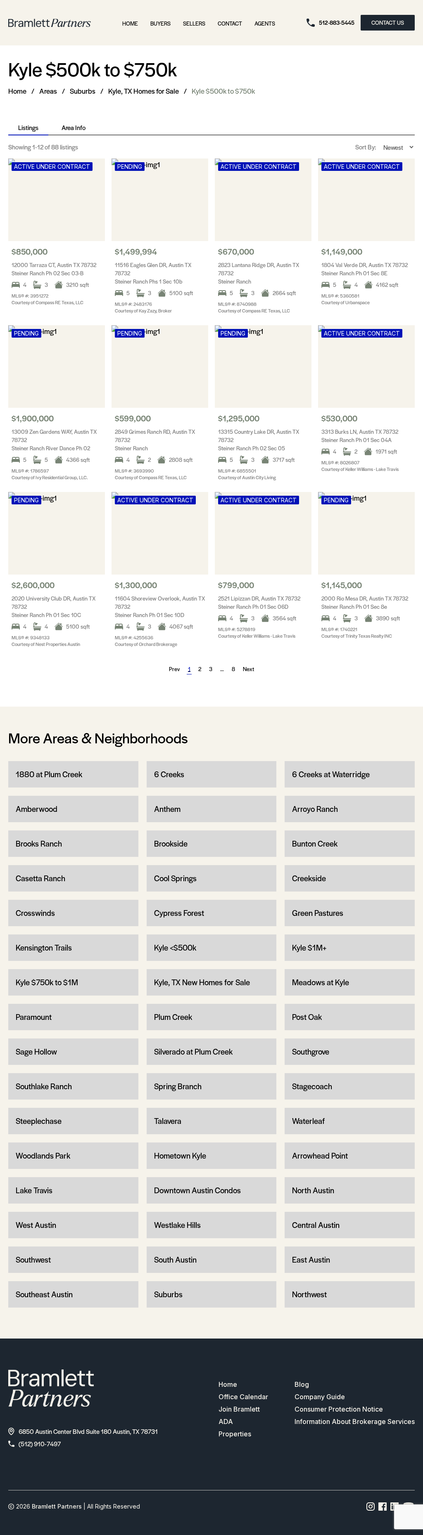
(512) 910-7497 (40, 1443)
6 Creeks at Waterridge (331, 774)
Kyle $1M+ (309, 947)
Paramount (34, 1016)
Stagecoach (312, 1086)
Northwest (309, 1294)
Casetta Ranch (40, 878)
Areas (48, 91)
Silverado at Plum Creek (193, 1051)
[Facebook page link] (382, 1506)
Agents (264, 23)
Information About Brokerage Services (355, 1421)
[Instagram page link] (370, 1506)
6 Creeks (169, 774)
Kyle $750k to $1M (47, 982)
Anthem (167, 808)
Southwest (33, 1259)
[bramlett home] (49, 23)
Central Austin (316, 1224)
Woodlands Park (43, 1155)
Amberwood (36, 808)
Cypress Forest (179, 912)
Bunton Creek (314, 843)
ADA (226, 1421)
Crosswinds (35, 912)
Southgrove (310, 1051)
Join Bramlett (239, 1409)
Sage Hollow (36, 1051)
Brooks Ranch (39, 843)
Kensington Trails (44, 947)
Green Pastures (317, 912)
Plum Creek (173, 1016)
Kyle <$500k (175, 947)
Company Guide (320, 1397)
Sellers (194, 23)
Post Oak (307, 1016)
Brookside (171, 843)
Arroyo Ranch (315, 808)
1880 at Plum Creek (49, 774)
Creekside (309, 878)
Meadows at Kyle (320, 982)
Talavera (167, 1120)
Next (248, 669)
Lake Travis (34, 1190)
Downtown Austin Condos (197, 1190)
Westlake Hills (177, 1224)
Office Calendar (243, 1397)
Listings (28, 127)
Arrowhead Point (320, 1155)
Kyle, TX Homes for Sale (143, 91)
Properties (235, 1434)
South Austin (175, 1259)
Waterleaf (308, 1120)
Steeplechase (39, 1120)
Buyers (160, 23)
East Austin (311, 1259)
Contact (230, 23)
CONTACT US (387, 22)
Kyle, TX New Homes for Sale (202, 982)
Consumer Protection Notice (339, 1409)
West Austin (36, 1224)
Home (130, 23)
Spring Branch (178, 1086)
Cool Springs (175, 878)
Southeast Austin (44, 1294)
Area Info (74, 127)
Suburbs (82, 91)
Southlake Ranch (44, 1086)
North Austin (313, 1190)
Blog (302, 1384)
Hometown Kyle (180, 1155)
